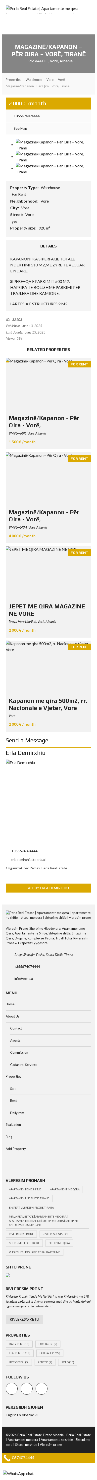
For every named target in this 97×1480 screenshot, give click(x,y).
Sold (67, 1362)
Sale (13, 1089)
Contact (16, 1028)
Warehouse (50, 187)
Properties (13, 1076)
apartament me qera (65, 1189)
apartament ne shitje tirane (29, 1198)
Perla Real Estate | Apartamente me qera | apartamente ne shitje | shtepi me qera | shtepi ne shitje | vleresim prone (43, 1220)
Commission (19, 1052)
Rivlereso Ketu (24, 1319)
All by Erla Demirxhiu (48, 888)
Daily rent (17, 1113)
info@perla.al (24, 979)
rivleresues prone (56, 1234)
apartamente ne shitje (25, 1189)
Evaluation (13, 1125)
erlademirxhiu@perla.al (28, 859)
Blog (9, 1137)
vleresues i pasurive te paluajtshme (34, 1252)
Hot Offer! (19, 1362)
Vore (25, 207)
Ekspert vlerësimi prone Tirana (31, 1207)
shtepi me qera (59, 1243)
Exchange (48, 1344)
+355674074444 (26, 116)
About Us (12, 1016)
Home (10, 1004)
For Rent (19, 1353)
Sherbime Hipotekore (24, 1243)
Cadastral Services (23, 1065)
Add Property (16, 1149)
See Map (20, 128)
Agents (15, 1040)
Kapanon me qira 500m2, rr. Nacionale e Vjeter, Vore (48, 704)
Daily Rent (19, 1344)
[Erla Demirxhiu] (48, 802)
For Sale (50, 1353)
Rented (45, 1362)
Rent (13, 1101)
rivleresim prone (21, 1234)
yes (14, 221)
